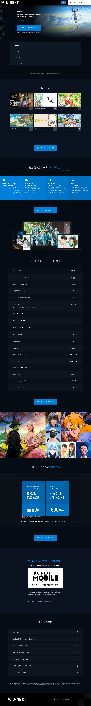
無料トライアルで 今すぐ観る (78, 2)
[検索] (59, 2)
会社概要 (58, 699)
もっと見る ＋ (45, 136)
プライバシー (62, 699)
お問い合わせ (67, 699)
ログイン (63, 2)
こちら (39, 32)
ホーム (54, 699)
